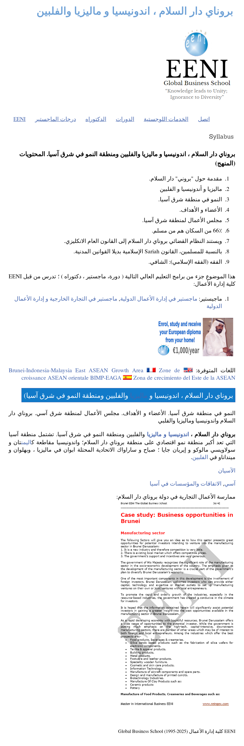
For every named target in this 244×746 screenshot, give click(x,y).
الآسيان (226, 470)
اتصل (204, 118)
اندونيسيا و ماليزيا (168, 434)
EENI (19, 118)
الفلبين (200, 457)
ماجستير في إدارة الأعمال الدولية (158, 298)
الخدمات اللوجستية (166, 118)
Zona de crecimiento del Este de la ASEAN (184, 377)
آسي (229, 483)
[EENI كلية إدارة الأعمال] (197, 101)
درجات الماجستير (55, 118)
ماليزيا (139, 395)
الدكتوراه (95, 118)
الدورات (125, 118)
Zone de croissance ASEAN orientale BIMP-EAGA (100, 373)
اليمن (26, 442)
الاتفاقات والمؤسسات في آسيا (185, 483)
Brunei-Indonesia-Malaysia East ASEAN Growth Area (76, 370)
